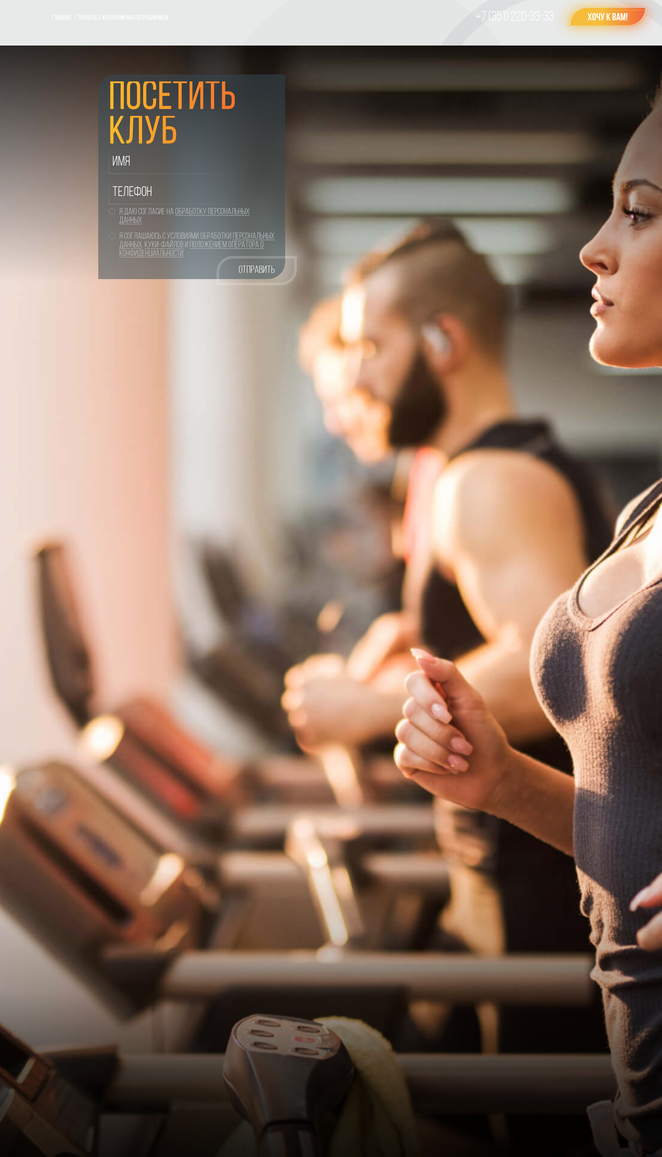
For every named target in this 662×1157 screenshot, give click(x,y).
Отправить (257, 270)
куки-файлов (163, 245)
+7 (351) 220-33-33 (514, 17)
